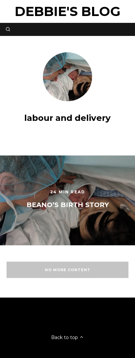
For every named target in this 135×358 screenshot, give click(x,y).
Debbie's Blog (68, 11)
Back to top (65, 337)
